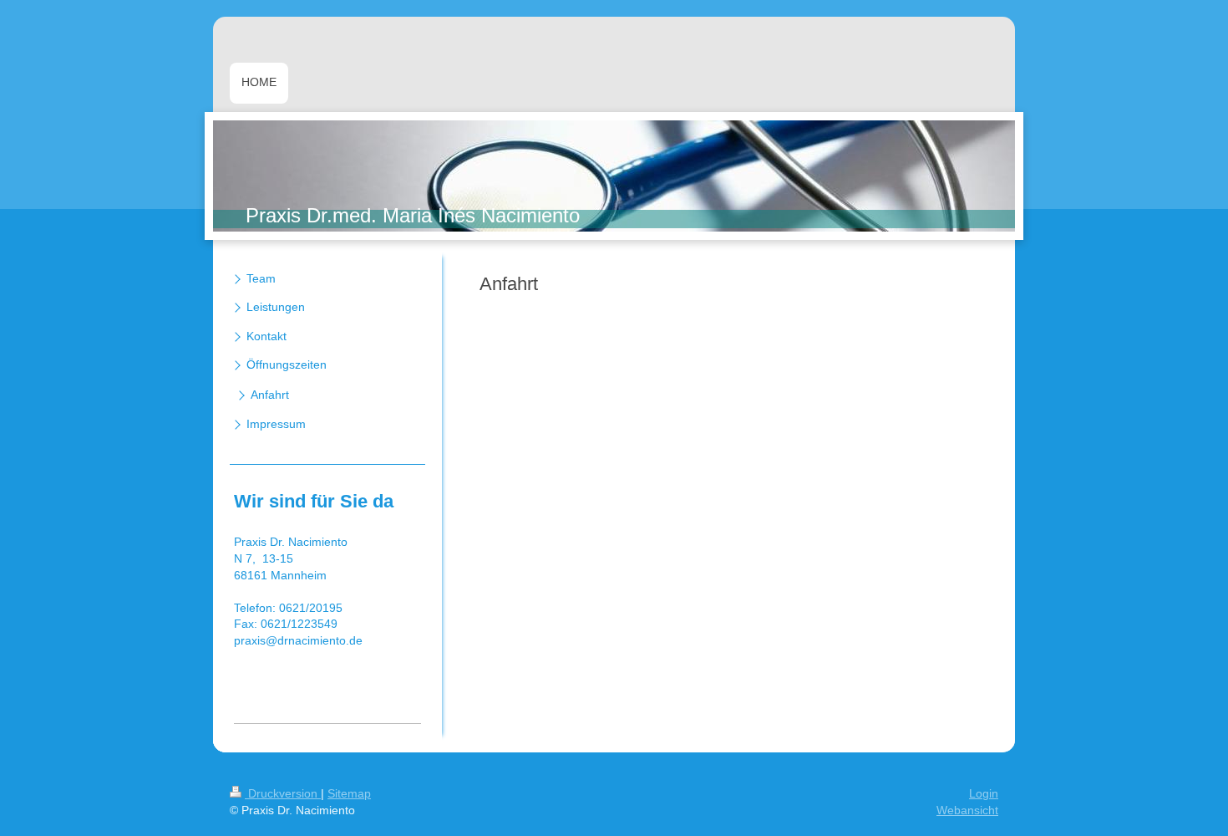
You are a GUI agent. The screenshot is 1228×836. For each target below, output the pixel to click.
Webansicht (967, 810)
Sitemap (349, 793)
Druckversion (283, 793)
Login (983, 793)
